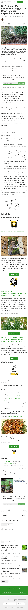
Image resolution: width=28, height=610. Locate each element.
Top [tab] (2, 541)
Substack (7, 607)
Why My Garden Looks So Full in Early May (10, 557)
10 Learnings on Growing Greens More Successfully (10, 549)
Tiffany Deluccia (8, 18)
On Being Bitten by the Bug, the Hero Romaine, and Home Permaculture (10, 570)
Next (23, 515)
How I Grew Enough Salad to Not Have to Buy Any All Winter (10, 546)
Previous (5, 515)
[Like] (2, 23)
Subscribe (20, 2)
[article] (14, 549)
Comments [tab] (4, 524)
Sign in (25, 2)
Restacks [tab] (10, 524)
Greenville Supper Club (15, 416)
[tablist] (7, 524)
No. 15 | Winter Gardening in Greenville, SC (10, 574)
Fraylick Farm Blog (6, 291)
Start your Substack (10, 603)
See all (4, 581)
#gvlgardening (7, 461)
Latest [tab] (6, 541)
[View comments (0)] (5, 23)
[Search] (25, 541)
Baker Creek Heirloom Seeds (12, 396)
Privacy (15, 599)
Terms (19, 599)
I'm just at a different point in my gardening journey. (8, 561)
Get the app (20, 603)
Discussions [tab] (11, 541)
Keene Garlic (7, 407)
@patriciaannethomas (9, 463)
